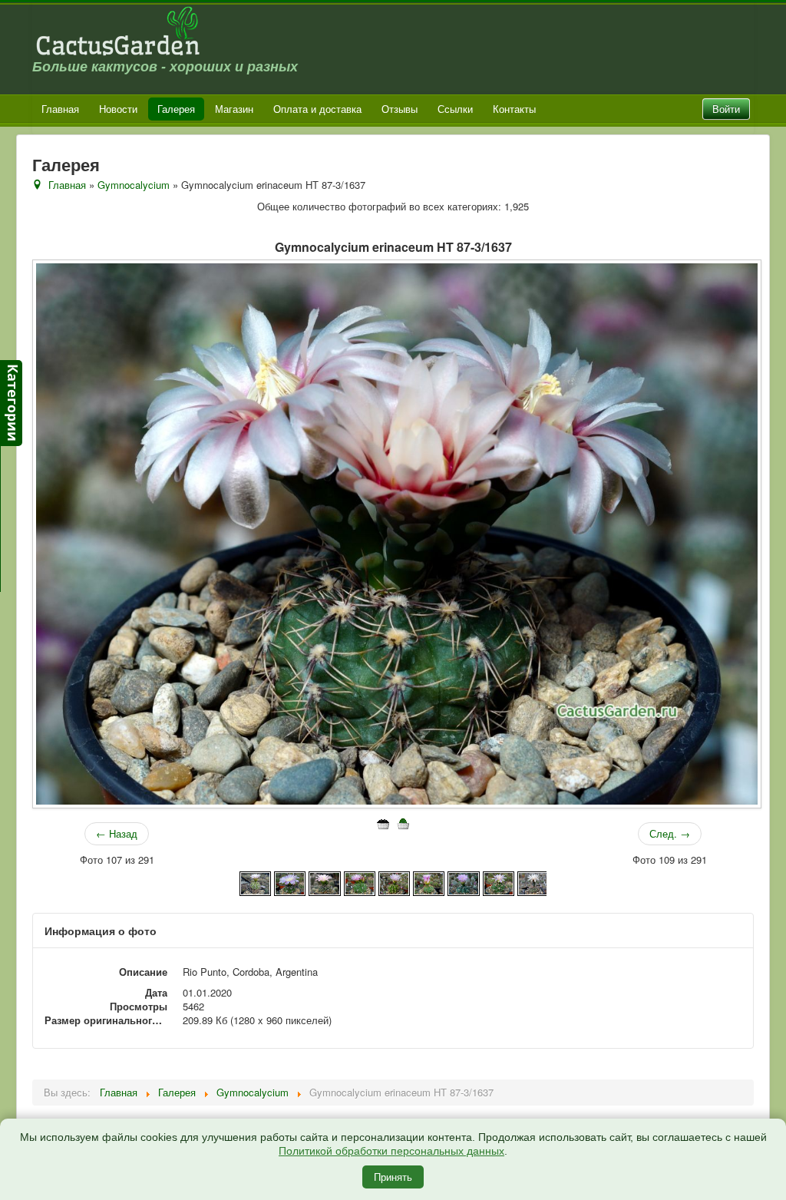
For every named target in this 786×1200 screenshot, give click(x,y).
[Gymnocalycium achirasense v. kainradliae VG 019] (289, 881)
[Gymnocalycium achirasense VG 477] (463, 881)
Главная (60, 108)
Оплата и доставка (317, 108)
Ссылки (455, 108)
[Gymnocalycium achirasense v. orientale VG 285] (359, 881)
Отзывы (399, 108)
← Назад (116, 833)
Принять (393, 1176)
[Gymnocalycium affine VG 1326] (533, 881)
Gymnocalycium (133, 184)
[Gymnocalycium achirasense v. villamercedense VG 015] (394, 881)
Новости (118, 108)
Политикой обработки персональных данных (391, 1151)
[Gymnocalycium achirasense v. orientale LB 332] (324, 881)
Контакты (514, 108)
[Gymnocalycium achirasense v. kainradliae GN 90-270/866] (255, 881)
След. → (669, 833)
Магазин (234, 108)
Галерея (176, 108)
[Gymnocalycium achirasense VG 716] (498, 881)
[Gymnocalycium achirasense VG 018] (428, 881)
